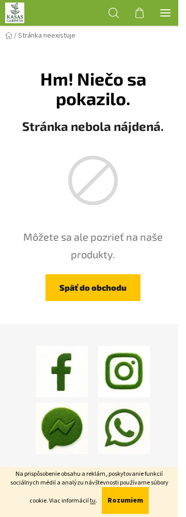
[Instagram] (124, 371)
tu (93, 500)
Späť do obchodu (93, 287)
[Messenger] (62, 427)
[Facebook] (62, 371)
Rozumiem (125, 500)
